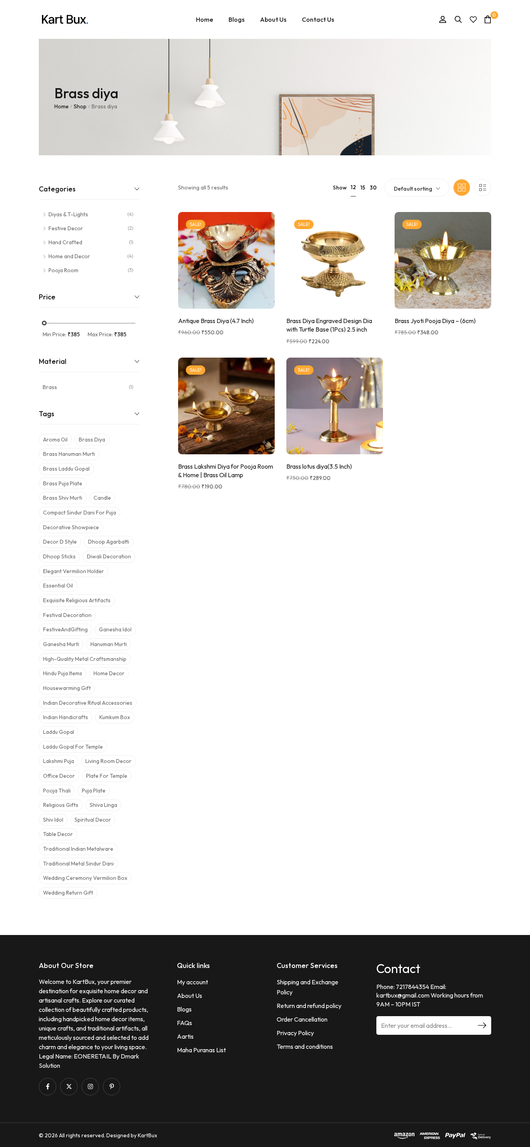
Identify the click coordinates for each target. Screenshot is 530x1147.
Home (61, 106)
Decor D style (60, 541)
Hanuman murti (108, 644)
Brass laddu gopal (66, 468)
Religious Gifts (60, 804)
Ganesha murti (61, 644)
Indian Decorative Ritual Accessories (87, 702)
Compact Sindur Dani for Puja (79, 512)
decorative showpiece (71, 527)
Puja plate (94, 790)
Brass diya (92, 439)
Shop (80, 106)
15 (362, 187)
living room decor (108, 761)
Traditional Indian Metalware (78, 848)
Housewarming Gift (67, 688)
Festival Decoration (67, 615)
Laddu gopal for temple (73, 746)
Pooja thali (57, 790)
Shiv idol (53, 819)
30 (373, 187)
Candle (102, 497)
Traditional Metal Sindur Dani (78, 863)
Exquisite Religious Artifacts (77, 600)
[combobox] (417, 187)
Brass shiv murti (62, 497)
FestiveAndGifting (65, 629)
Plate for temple (106, 775)
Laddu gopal (58, 731)
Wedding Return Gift (68, 892)
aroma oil (55, 439)
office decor (59, 775)
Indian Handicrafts (65, 717)
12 (353, 187)
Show (340, 187)
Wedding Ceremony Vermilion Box (85, 877)
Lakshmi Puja (58, 761)
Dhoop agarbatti (108, 541)
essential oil (58, 585)
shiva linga (103, 804)
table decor (58, 834)
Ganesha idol (115, 629)
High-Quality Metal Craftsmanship (84, 658)
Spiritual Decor (92, 819)
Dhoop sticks (59, 556)
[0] (487, 19)
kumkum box (114, 717)
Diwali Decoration (109, 556)
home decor (109, 673)
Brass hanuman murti (69, 453)
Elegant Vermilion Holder (73, 571)
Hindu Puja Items (62, 673)
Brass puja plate (62, 483)
